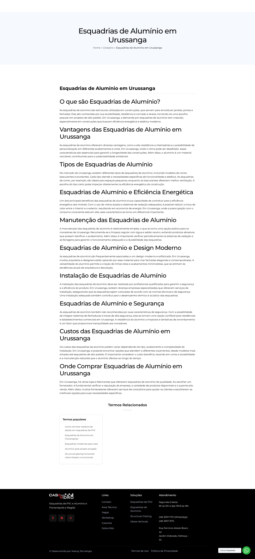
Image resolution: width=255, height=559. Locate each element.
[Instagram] (70, 518)
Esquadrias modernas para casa (81, 444)
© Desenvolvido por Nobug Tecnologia (70, 551)
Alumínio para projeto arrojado (81, 449)
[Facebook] (53, 518)
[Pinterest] (62, 518)
